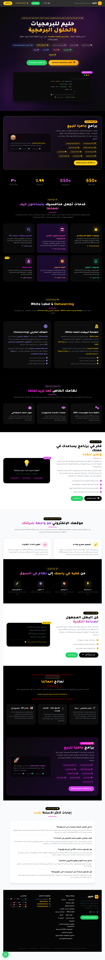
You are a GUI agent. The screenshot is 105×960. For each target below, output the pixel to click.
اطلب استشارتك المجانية (62, 63)
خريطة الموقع (22, 948)
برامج (82, 126)
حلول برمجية (70, 903)
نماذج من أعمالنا (67, 932)
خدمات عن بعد (59, 912)
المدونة (51, 54)
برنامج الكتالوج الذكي (65, 938)
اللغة (46, 3)
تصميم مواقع (69, 906)
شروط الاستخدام (33, 948)
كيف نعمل (69, 915)
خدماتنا (63, 900)
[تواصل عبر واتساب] (5, 954)
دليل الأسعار (70, 918)
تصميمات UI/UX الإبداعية (64, 929)
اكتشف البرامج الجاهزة (84, 163)
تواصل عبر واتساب (35, 63)
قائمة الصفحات (20, 3)
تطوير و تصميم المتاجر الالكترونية (66, 925)
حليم (94, 3)
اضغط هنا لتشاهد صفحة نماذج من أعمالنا (51, 694)
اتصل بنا (61, 918)
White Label (70, 912)
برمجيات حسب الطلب (67, 909)
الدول (61, 915)
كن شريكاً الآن (90, 655)
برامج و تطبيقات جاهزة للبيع (65, 935)
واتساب (35, 3)
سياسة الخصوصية (45, 948)
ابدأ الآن (7, 3)
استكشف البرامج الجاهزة (80, 789)
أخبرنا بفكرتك (92, 498)
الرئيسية (71, 900)
